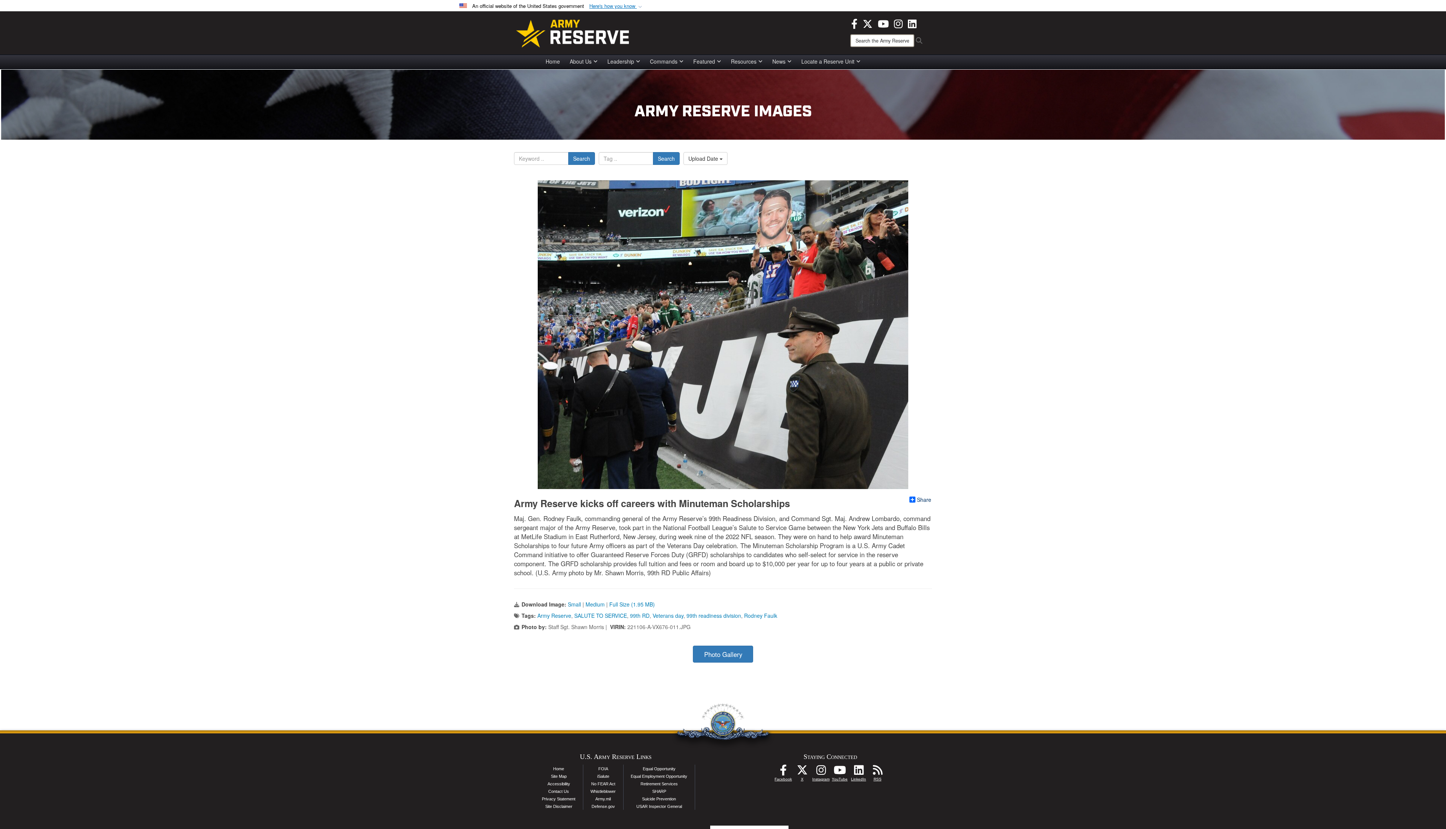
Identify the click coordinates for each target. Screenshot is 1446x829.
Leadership (620, 61)
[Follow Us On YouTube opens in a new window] (839, 772)
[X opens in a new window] (867, 23)
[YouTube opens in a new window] (883, 23)
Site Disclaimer (558, 806)
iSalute (603, 776)
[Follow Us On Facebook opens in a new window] (783, 772)
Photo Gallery (723, 654)
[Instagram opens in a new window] (898, 23)
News (779, 61)
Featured (704, 61)
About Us (581, 61)
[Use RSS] (877, 772)
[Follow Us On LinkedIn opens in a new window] (858, 772)
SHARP (659, 791)
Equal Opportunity (659, 769)
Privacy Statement (558, 799)
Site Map (559, 776)
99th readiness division (713, 615)
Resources (744, 61)
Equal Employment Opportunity (659, 776)
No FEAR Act (603, 784)
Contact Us (558, 791)
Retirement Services (659, 784)
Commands (663, 61)
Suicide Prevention (659, 799)
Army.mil (603, 799)
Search (581, 158)
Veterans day (668, 615)
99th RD (640, 615)
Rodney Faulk (760, 615)
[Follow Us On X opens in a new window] (802, 772)
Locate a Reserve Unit (827, 61)
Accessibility (559, 784)
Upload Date (704, 158)
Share (924, 500)
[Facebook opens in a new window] (854, 23)
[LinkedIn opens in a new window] (912, 23)
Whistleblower (603, 791)
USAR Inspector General (659, 806)
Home (553, 61)
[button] (616, 6)
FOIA (603, 769)
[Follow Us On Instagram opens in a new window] (820, 772)
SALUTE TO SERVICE (600, 615)
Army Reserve (554, 615)
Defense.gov (603, 806)
